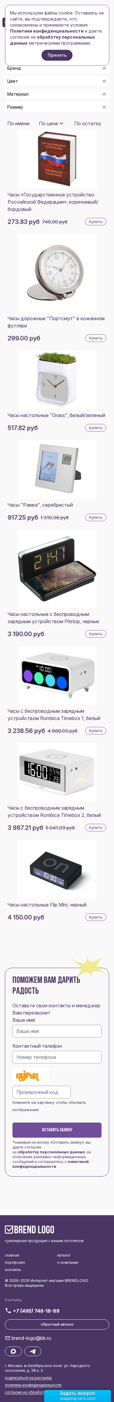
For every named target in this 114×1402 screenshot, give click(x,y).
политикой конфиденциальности (50, 1164)
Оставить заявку (57, 1130)
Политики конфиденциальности (47, 30)
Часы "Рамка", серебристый (40, 505)
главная (12, 1255)
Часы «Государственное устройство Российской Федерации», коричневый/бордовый (53, 202)
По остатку (87, 123)
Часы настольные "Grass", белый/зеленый (56, 415)
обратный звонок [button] (57, 1324)
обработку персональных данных (51, 1152)
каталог (64, 1255)
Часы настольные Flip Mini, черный (47, 905)
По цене (48, 123)
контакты (13, 1269)
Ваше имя (23, 1020)
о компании (67, 1262)
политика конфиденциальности (33, 1385)
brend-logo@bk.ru (31, 1338)
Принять (57, 55)
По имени (18, 123)
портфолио (15, 1262)
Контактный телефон (37, 1046)
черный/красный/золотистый (48, 118)
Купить (95, 221)
